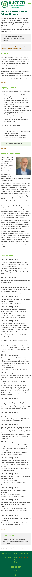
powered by (12, 574)
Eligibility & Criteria (19, 46)
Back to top (3, 82)
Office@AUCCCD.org (23, 557)
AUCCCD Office (19, 548)
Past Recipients (17, 48)
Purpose (10, 46)
